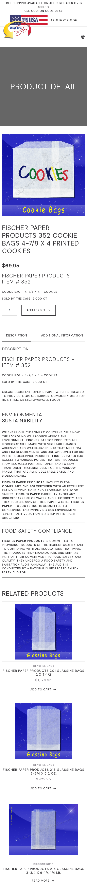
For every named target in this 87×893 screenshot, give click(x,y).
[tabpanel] (43, 462)
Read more (41, 880)
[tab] (16, 335)
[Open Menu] (76, 37)
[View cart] (83, 37)
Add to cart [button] (40, 689)
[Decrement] (5, 310)
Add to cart (36, 310)
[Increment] (14, 310)
